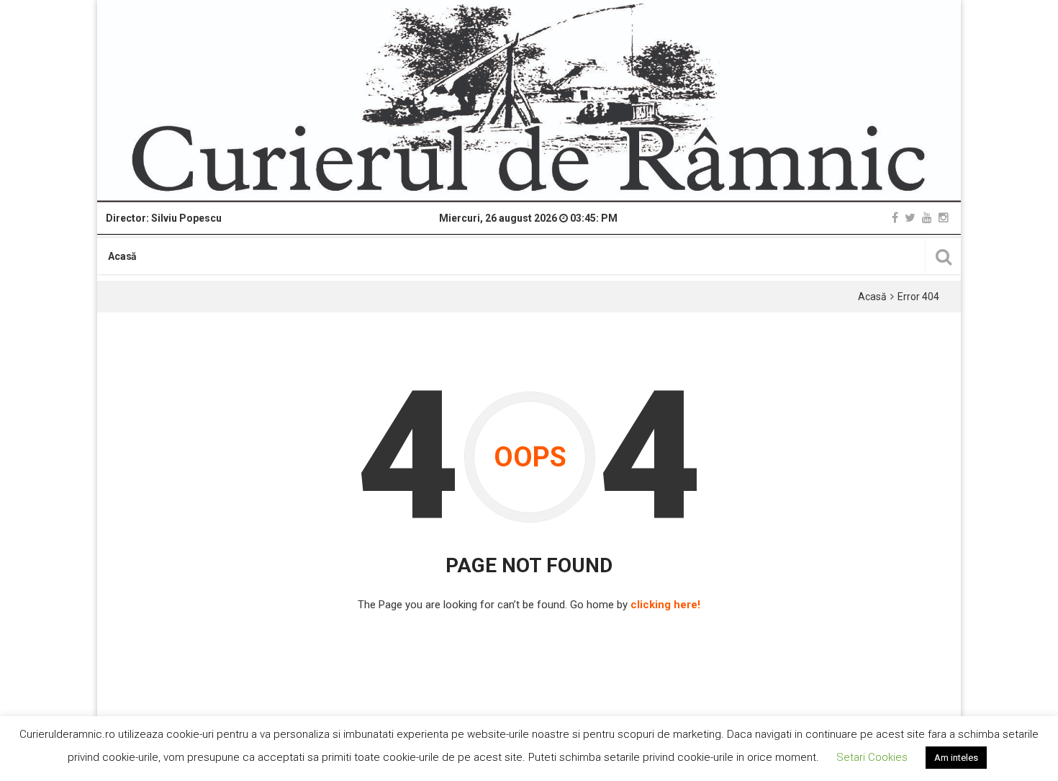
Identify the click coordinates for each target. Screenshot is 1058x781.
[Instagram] (943, 218)
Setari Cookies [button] (872, 757)
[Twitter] (910, 218)
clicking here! (665, 604)
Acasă (122, 256)
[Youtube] (927, 218)
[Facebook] (895, 218)
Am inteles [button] (956, 757)
